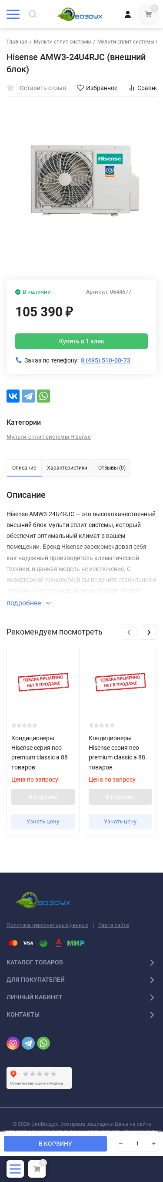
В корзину (43, 796)
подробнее (25, 603)
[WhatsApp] (43, 396)
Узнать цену (43, 821)
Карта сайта (113, 925)
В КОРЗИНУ (55, 1143)
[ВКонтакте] (13, 396)
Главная (17, 41)
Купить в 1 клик (81, 341)
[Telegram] (28, 396)
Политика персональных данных (47, 925)
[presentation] (128, 632)
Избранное (101, 87)
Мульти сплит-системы (62, 41)
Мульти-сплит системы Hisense (49, 436)
